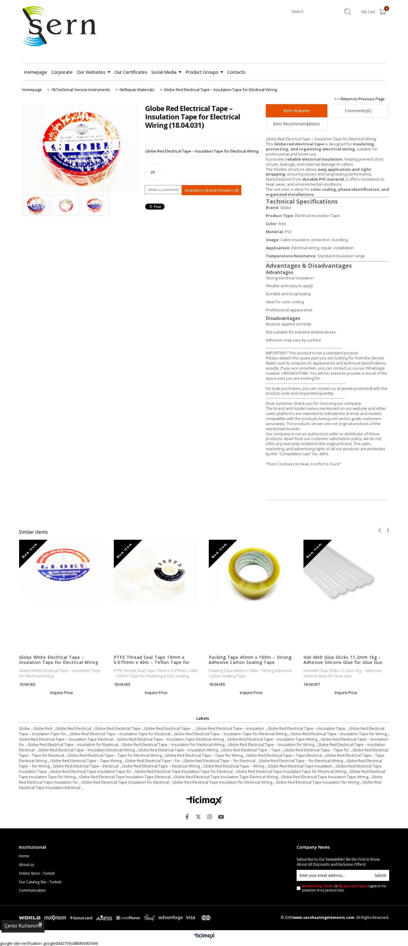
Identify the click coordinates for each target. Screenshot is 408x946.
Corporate (62, 72)
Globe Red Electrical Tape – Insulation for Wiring (271, 744)
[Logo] (204, 800)
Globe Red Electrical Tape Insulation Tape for (90, 771)
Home (24, 856)
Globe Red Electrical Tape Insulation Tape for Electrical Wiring (291, 771)
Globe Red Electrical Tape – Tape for (316, 750)
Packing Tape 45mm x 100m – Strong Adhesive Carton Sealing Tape (250, 660)
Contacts (236, 72)
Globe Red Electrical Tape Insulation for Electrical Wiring (222, 782)
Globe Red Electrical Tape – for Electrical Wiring (301, 760)
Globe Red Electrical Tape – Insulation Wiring (178, 750)
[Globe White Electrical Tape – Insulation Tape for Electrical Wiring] (61, 571)
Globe (24, 728)
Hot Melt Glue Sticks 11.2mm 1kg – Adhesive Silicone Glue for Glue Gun (343, 660)
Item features (296, 110)
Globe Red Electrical (73, 728)
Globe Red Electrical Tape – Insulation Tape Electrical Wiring (170, 739)
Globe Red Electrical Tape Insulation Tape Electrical (125, 776)
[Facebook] (187, 816)
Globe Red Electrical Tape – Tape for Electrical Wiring (115, 755)
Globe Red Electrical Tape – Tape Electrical (284, 755)
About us (26, 864)
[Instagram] (209, 816)
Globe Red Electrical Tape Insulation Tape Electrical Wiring (226, 776)
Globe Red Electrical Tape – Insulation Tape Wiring (272, 739)
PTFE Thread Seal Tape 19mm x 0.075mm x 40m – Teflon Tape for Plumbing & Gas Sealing (152, 660)
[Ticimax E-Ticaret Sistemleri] (204, 936)
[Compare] (204, 171)
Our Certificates (130, 72)
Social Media (164, 72)
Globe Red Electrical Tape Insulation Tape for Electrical (184, 771)
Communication (32, 890)
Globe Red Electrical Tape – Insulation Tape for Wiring (338, 733)
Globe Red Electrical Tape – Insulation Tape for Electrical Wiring (230, 733)
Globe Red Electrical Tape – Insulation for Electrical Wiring (173, 744)
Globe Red (42, 728)
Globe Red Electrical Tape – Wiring (233, 766)
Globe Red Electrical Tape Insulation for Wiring (317, 782)
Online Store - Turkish (37, 873)
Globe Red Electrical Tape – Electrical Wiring (161, 766)
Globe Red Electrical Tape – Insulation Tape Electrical (66, 739)
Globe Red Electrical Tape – (168, 728)
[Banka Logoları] (116, 917)
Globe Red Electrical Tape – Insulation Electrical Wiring (86, 750)
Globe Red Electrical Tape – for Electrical (219, 760)
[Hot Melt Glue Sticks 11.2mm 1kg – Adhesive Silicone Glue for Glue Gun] (346, 571)
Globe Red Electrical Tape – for (152, 760)
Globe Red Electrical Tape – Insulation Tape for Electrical (120, 733)
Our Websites (91, 72)
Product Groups (201, 72)
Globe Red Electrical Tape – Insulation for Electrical (72, 744)
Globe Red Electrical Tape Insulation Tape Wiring (324, 776)
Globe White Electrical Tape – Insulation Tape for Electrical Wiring (58, 660)
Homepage (35, 72)
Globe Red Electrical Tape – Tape (250, 750)
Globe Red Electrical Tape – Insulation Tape (306, 728)
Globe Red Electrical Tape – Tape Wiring (86, 760)
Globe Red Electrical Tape (118, 728)
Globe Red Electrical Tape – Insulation (230, 728)
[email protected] (356, 388)
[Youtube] (221, 816)
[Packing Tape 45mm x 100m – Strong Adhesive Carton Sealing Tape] (251, 571)
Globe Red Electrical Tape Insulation (300, 766)
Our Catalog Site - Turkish (40, 882)
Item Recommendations (296, 124)
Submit (380, 875)
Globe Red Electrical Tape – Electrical (86, 766)
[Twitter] (198, 816)
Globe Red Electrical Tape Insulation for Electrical (125, 782)
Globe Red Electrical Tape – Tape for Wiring (204, 755)
